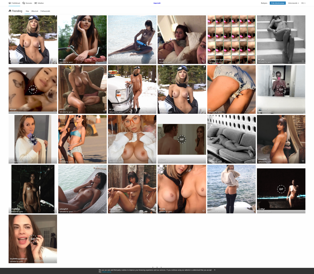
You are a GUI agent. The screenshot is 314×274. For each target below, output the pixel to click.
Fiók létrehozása (277, 3)
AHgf (12, 159)
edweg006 (262, 159)
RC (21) (13, 60)
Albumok (34, 11)
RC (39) (212, 159)
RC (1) (161, 109)
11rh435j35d (15, 209)
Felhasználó (45, 11)
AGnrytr (13, 109)
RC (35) (261, 60)
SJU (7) (62, 109)
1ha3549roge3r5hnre (18, 259)
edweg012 (113, 209)
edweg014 (63, 209)
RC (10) (212, 209)
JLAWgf (261, 209)
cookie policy (106, 272)
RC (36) (62, 60)
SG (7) (161, 60)
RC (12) (112, 60)
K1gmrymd (262, 109)
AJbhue (162, 159)
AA (60, 159)
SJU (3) (112, 159)
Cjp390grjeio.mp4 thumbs (219, 60)
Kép (27, 11)
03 (209, 109)
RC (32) (112, 109)
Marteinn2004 (213, 62)
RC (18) (162, 209)
